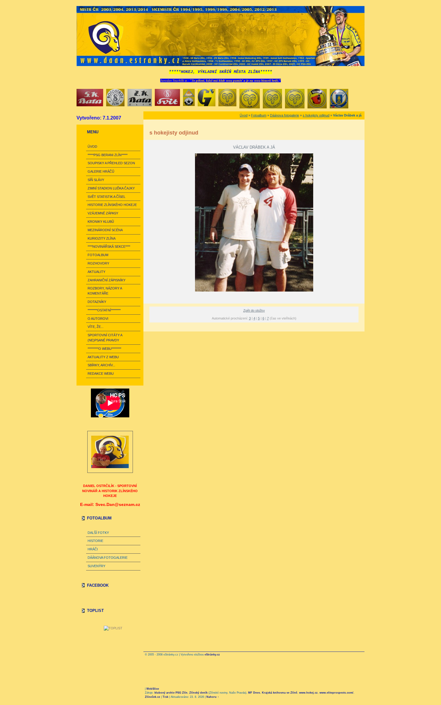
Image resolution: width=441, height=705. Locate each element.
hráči (93, 549)
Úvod (92, 146)
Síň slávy (96, 180)
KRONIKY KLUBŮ (101, 221)
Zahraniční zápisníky (106, 280)
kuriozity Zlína (102, 238)
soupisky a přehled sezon (111, 163)
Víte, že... (96, 326)
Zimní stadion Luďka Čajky (111, 188)
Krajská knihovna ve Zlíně (279, 692)
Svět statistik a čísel (106, 196)
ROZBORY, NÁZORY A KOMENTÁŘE (105, 290)
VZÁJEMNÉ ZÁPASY (103, 213)
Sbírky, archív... (101, 365)
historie (95, 541)
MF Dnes (254, 692)
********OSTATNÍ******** (104, 310)
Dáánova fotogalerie (108, 557)
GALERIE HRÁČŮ (101, 171)
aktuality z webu (103, 357)
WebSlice (152, 688)
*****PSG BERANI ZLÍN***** (108, 155)
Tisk (165, 696)
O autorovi (98, 318)
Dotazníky (97, 302)
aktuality (96, 272)
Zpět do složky (254, 310)
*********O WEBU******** (104, 348)
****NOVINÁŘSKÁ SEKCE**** (109, 246)
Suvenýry (96, 566)
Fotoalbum (98, 255)
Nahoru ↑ (212, 696)
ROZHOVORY (98, 263)
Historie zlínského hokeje (112, 205)
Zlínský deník (198, 692)
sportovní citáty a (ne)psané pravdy (105, 337)
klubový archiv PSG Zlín (171, 692)
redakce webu (101, 373)
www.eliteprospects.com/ (336, 692)
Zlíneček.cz (152, 696)
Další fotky (98, 532)
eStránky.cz (212, 654)
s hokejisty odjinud (316, 115)
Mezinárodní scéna (105, 230)
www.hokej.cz (308, 692)
